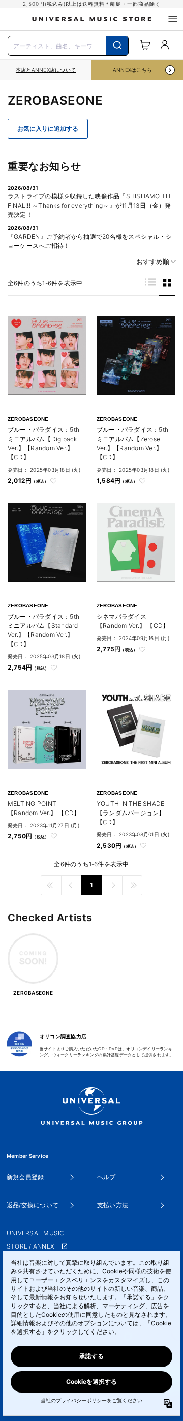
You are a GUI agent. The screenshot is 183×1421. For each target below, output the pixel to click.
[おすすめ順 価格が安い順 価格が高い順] (152, 262)
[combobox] (68, 45)
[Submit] (117, 46)
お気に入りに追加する (47, 128)
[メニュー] (173, 19)
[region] (46, 70)
